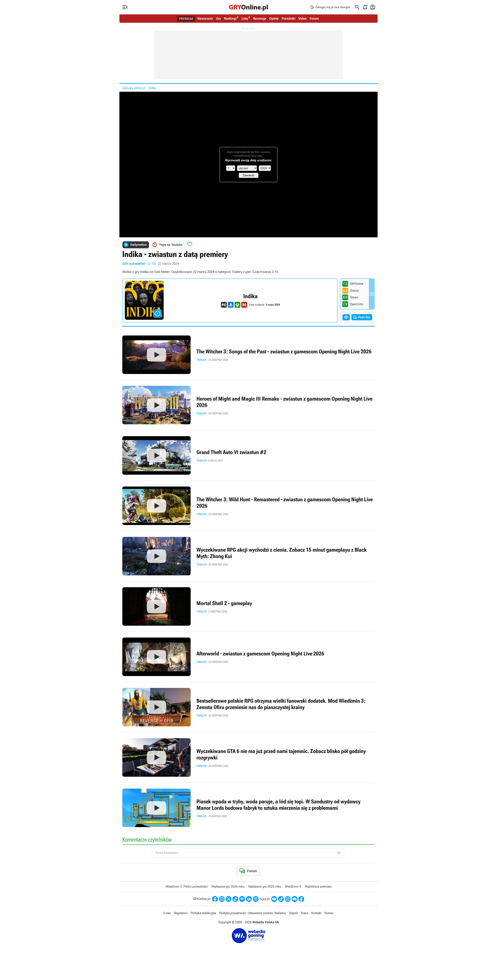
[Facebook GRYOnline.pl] (215, 899)
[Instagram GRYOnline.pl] (222, 899)
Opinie (274, 18)
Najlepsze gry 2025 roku (264, 886)
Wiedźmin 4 (293, 886)
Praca (304, 913)
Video (302, 18)
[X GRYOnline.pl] (228, 899)
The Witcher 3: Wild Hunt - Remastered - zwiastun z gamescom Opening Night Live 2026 (248, 506)
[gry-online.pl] (248, 7)
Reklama (280, 913)
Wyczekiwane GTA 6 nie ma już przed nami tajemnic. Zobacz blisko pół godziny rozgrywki (248, 757)
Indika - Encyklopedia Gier (230, 300)
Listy (245, 18)
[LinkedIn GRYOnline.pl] (249, 899)
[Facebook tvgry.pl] (301, 899)
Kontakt (316, 913)
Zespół (293, 913)
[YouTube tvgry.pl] (274, 899)
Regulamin (181, 913)
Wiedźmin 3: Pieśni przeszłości (187, 886)
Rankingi (230, 18)
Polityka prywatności (232, 913)
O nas (167, 913)
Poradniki (288, 18)
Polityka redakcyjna (203, 913)
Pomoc (329, 913)
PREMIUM (186, 19)
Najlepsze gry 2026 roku (228, 886)
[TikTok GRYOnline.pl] (235, 899)
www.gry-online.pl (133, 88)
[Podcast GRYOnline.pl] (242, 899)
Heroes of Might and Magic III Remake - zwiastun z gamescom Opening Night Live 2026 (248, 405)
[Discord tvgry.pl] (294, 899)
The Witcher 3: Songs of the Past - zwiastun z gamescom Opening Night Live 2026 (248, 355)
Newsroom (205, 18)
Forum (314, 18)
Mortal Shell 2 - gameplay (248, 606)
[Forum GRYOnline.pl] (256, 899)
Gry (218, 18)
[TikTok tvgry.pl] (281, 899)
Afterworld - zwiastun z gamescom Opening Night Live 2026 (248, 657)
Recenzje (259, 18)
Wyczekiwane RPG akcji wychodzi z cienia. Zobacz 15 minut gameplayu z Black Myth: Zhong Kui (248, 556)
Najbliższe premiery (318, 886)
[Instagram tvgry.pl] (288, 899)
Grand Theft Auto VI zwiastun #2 (248, 455)
